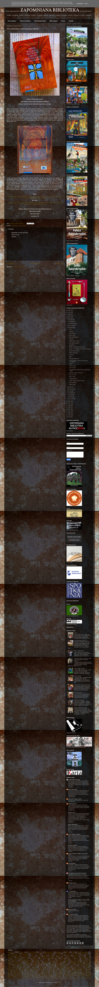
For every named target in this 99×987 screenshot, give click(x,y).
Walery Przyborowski (74, 960)
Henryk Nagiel (62, 977)
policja (28, 965)
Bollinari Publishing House (77, 974)
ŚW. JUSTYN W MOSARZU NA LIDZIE (76, 884)
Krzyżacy (24, 225)
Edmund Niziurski (37, 976)
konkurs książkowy (72, 965)
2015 (69, 413)
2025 (69, 312)
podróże (53, 962)
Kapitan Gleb (55, 976)
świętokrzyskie (35, 953)
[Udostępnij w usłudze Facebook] (32, 223)
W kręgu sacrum (72, 882)
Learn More (80, 3)
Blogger (59, 982)
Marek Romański (28, 961)
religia (39, 955)
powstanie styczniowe (19, 965)
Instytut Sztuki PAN (38, 979)
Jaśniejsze (70, 800)
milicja (87, 956)
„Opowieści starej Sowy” (73, 892)
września (71, 325)
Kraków (33, 955)
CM (73, 952)
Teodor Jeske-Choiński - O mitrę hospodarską (78, 790)
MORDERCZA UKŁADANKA (74, 874)
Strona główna (12, 21)
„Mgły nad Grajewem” (74, 337)
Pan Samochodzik (26, 959)
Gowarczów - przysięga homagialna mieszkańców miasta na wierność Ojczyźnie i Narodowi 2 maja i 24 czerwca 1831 (78, 815)
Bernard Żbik (76, 969)
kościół (78, 971)
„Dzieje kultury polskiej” (74, 350)
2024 (69, 314)
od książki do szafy (72, 914)
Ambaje (35, 971)
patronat (45, 955)
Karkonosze (38, 973)
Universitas (10, 967)
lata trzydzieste (76, 955)
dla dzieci (52, 959)
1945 (38, 974)
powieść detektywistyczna (73, 957)
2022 (69, 318)
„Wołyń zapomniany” (73, 352)
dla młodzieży (11, 956)
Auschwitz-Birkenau (26, 977)
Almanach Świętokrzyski (69, 975)
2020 (69, 403)
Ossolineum (51, 966)
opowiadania (35, 959)
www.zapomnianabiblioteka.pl (73, 926)
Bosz (9, 973)
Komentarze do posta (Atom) (18, 266)
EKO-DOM (83, 969)
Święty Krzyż (29, 971)
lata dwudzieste (25, 956)
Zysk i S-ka (44, 960)
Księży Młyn (41, 967)
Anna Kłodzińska (14, 960)
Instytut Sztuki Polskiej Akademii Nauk (49, 979)
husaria (61, 976)
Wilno (47, 967)
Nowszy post (10, 263)
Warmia (66, 962)
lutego (70, 396)
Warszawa (60, 952)
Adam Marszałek (59, 961)
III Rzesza (66, 970)
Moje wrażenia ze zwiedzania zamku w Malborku (78, 780)
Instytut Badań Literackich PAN (27, 979)
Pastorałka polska (72, 902)
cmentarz (53, 967)
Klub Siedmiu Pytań (40, 21)
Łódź (34, 965)
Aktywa (42, 974)
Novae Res (84, 953)
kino (40, 961)
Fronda (82, 956)
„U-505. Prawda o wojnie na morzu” (77, 380)
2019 (69, 405)
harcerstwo (75, 966)
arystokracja (77, 979)
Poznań (70, 956)
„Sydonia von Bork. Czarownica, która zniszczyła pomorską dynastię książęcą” (82, 659)
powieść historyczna (59, 955)
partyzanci (83, 971)
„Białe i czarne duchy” (79, 650)
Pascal (9, 974)
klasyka (25, 957)
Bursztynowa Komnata (17, 973)
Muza (88, 969)
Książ (75, 973)
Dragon (16, 976)
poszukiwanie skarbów (79, 968)
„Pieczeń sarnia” (72, 374)
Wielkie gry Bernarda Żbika (18, 970)
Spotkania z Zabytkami (25, 960)
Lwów (15, 961)
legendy (87, 962)
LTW (51, 955)
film (62, 959)
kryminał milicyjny (34, 957)
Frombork (25, 973)
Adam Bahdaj (67, 976)
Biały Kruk (45, 971)
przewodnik (18, 957)
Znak (41, 963)
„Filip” (70, 356)
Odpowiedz (13, 236)
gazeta (89, 959)
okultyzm (34, 970)
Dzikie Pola (20, 966)
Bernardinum (36, 960)
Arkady (40, 971)
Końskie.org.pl (71, 812)
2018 (69, 407)
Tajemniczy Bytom (72, 845)
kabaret (70, 968)
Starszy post (59, 263)
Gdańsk (10, 961)
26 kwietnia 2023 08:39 (23, 232)
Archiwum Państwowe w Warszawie (15, 977)
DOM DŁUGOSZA (72, 803)
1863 (85, 977)
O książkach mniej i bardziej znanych (77, 873)
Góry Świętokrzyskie (54, 963)
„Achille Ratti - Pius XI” (74, 341)
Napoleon (87, 966)
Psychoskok (28, 962)
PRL (67, 952)
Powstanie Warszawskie (17, 963)
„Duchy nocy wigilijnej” (79, 700)
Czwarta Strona (15, 959)
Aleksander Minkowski (50, 974)
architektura (52, 960)
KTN (9, 959)
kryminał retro (49, 952)
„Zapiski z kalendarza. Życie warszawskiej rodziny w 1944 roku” (82, 708)
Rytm (41, 969)
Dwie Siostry (40, 977)
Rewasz (75, 977)
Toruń (9, 970)
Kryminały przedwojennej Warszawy (18, 955)
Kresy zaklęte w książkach (74, 834)
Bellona (77, 959)
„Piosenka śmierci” (78, 692)
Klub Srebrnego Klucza (48, 973)
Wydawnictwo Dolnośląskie (77, 962)
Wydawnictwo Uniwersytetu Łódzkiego (29, 968)
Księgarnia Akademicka (78, 967)
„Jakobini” (71, 331)
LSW (79, 973)
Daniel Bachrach (60, 967)
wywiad (72, 959)
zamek (46, 959)
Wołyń (45, 969)
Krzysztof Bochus (68, 973)
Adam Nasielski (85, 960)
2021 (69, 401)
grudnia (71, 319)
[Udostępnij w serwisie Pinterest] (33, 223)
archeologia (27, 963)
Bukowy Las (17, 967)
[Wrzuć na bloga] (29, 223)
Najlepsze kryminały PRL (49, 956)
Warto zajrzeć (53, 21)
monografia (39, 956)
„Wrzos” (70, 363)
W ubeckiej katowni (72, 846)
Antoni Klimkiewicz (72, 856)
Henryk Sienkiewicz (47, 976)
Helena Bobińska (55, 977)
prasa (67, 959)
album (59, 956)
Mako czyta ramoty (72, 789)
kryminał (21, 952)
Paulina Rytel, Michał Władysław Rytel (76, 825)
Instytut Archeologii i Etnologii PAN (77, 970)
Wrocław (84, 959)
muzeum (76, 956)
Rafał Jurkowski (70, 979)
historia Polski (18, 225)
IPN (9, 963)
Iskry (41, 959)
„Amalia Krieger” (72, 365)
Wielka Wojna (18, 971)
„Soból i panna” (72, 384)
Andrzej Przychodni (74, 976)
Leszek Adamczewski (19, 969)
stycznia (71, 398)
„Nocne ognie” (72, 335)
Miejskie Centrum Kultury (73, 910)
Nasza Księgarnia (43, 966)
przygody (24, 953)
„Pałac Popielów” (72, 382)
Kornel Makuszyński (59, 973)
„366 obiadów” (72, 333)
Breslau (46, 963)
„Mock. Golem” (72, 376)
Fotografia (68, 967)
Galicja (26, 966)
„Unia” (70, 329)
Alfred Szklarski (59, 975)
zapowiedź (35, 963)
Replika (16, 953)
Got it (86, 3)
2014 (69, 415)
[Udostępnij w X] (30, 223)
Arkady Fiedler (67, 974)
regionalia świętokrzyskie (71, 953)
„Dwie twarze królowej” (74, 343)
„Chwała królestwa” (73, 378)
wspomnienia (11, 957)
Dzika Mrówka (23, 976)
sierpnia (71, 327)
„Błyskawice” (72, 345)
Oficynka (62, 957)
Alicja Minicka (59, 974)
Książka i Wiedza (69, 977)
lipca (70, 387)
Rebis (35, 961)
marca (70, 394)
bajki (24, 971)
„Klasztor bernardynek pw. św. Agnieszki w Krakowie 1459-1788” (81, 641)
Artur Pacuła (64, 963)
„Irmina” (75, 633)
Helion (14, 975)
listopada (71, 321)
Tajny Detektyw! (72, 863)
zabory (81, 966)
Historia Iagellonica (58, 970)
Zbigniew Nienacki (37, 962)
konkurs (30, 967)
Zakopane (50, 969)
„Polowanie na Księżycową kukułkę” (82, 684)
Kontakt (71, 21)
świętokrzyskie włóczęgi (74, 779)
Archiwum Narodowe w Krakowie (85, 976)
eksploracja (42, 975)
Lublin (67, 971)
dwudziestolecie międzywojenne (63, 966)
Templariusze (15, 974)
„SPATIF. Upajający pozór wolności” (77, 346)
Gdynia (62, 971)
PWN (20, 961)
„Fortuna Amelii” (77, 676)
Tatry (60, 968)
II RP (87, 957)
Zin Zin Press (80, 977)
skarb (18, 956)
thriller (47, 968)
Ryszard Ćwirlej (79, 963)
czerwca (71, 389)
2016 (69, 411)
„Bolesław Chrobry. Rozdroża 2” (76, 372)
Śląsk (39, 965)
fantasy (48, 975)
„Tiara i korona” (72, 367)
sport (35, 967)
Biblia (51, 970)
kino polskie (72, 971)
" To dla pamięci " (72, 891)
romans (84, 961)
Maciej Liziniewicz (61, 965)
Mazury (67, 961)
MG (83, 955)
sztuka (32, 956)
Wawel (28, 969)
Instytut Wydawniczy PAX (62, 979)
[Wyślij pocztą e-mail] (27, 223)
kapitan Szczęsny (76, 961)
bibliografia (36, 975)
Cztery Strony (34, 977)
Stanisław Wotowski (84, 965)
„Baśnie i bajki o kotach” (79, 668)
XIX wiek (41, 968)
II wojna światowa (83, 952)
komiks (64, 956)
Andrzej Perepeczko (81, 975)
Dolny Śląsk (59, 962)
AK (53, 975)
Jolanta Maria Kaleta (48, 961)
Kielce (58, 959)
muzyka (56, 969)
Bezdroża (16, 979)
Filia (20, 979)
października (72, 323)
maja (70, 391)
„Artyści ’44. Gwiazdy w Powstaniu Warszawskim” (80, 348)
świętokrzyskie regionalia (42, 970)
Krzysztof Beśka (54, 968)
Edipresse (30, 976)
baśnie (65, 968)
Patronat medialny (25, 21)
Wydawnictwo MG (12, 966)
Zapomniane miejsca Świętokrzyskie (27, 974)
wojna (40, 952)
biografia (68, 955)
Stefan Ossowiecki (28, 975)
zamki (82, 957)
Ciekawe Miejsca (47, 953)
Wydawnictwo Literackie (45, 957)
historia (12, 225)
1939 (88, 971)
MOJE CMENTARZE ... (73, 824)
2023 (69, 316)
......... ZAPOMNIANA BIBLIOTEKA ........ (49, 10)
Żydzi (44, 965)
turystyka (56, 957)
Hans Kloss (31, 973)
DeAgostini (57, 971)
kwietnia (71, 392)
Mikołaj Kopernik (85, 973)
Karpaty (20, 975)
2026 (69, 310)
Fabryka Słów (51, 965)
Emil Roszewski (35, 969)
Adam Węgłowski (68, 969)
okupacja (61, 969)
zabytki (58, 953)
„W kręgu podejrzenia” (74, 358)
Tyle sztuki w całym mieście (75, 799)
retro (9, 953)
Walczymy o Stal (72, 909)
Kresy (87, 955)
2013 (69, 416)
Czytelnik (72, 963)
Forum (63, 21)
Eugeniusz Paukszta (47, 977)
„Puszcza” (71, 354)
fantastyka (46, 962)
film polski (28, 970)
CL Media (51, 971)
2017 (69, 409)
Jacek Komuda (33, 966)
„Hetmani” (71, 339)
